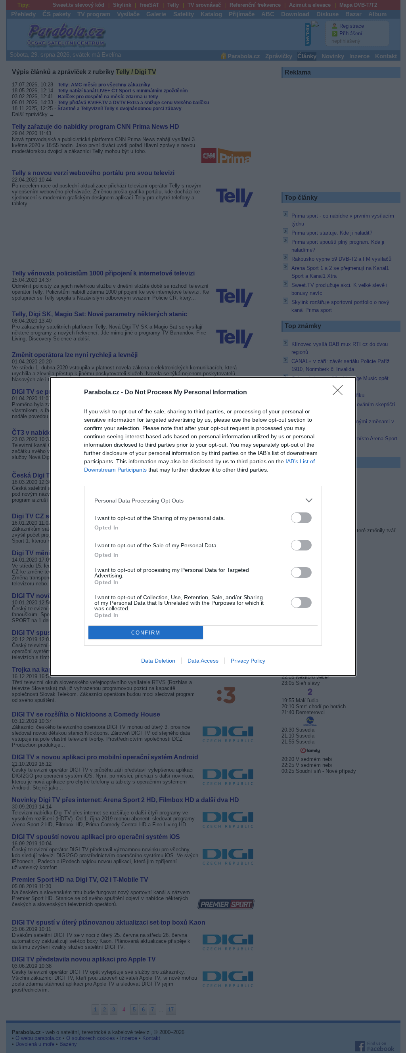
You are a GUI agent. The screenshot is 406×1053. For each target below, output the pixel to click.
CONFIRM (146, 633)
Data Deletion (158, 660)
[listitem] (203, 500)
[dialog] (203, 526)
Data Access (203, 660)
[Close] (340, 392)
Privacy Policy (248, 660)
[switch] (301, 517)
